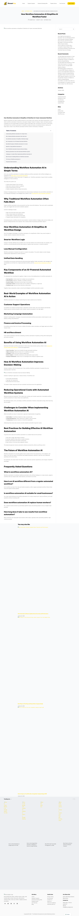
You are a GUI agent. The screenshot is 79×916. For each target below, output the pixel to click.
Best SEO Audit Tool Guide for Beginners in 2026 (50, 844)
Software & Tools (47, 19)
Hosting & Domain (62, 96)
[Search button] (73, 29)
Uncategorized (61, 101)
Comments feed (61, 112)
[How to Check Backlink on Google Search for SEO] (5, 844)
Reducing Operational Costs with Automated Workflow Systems (18, 151)
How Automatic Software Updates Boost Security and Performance (33, 613)
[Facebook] (5, 904)
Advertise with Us (51, 904)
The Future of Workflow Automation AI (13, 159)
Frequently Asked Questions (11, 161)
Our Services (62, 3)
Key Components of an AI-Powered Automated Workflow (16, 141)
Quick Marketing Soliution (68, 896)
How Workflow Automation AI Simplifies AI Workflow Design (17, 138)
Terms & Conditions (51, 902)
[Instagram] (11, 904)
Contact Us (49, 899)
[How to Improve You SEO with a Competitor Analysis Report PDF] (39, 750)
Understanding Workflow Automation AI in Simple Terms (16, 133)
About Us (49, 901)
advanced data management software (42, 262)
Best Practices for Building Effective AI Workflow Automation (17, 156)
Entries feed (60, 110)
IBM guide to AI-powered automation (19, 175)
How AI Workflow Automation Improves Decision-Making (16, 149)
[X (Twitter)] (8, 904)
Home (23, 3)
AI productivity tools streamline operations (41, 193)
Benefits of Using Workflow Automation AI (14, 146)
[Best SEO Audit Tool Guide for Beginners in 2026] (42, 844)
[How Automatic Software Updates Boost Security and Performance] (39, 570)
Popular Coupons (31, 3)
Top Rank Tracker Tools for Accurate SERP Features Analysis (65, 65)
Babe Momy (65, 898)
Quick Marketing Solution (50, 914)
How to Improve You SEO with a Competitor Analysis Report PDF (32, 793)
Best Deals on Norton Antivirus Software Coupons (67, 845)
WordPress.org (61, 114)
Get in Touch (71, 3)
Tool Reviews (61, 99)
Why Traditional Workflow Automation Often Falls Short (16, 136)
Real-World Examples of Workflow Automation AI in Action (17, 143)
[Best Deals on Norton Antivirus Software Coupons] (60, 844)
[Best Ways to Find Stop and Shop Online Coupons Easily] (39, 660)
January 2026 (61, 90)
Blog (33, 904)
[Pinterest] (14, 904)
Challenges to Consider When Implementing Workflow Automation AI (19, 154)
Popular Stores (53, 3)
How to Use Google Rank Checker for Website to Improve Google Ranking (66, 59)
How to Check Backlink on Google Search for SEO (14, 844)
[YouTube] (17, 904)
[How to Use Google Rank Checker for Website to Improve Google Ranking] (24, 844)
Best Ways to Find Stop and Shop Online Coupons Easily (30, 703)
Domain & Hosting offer (43, 3)
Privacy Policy (50, 896)
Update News (61, 102)
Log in (59, 109)
